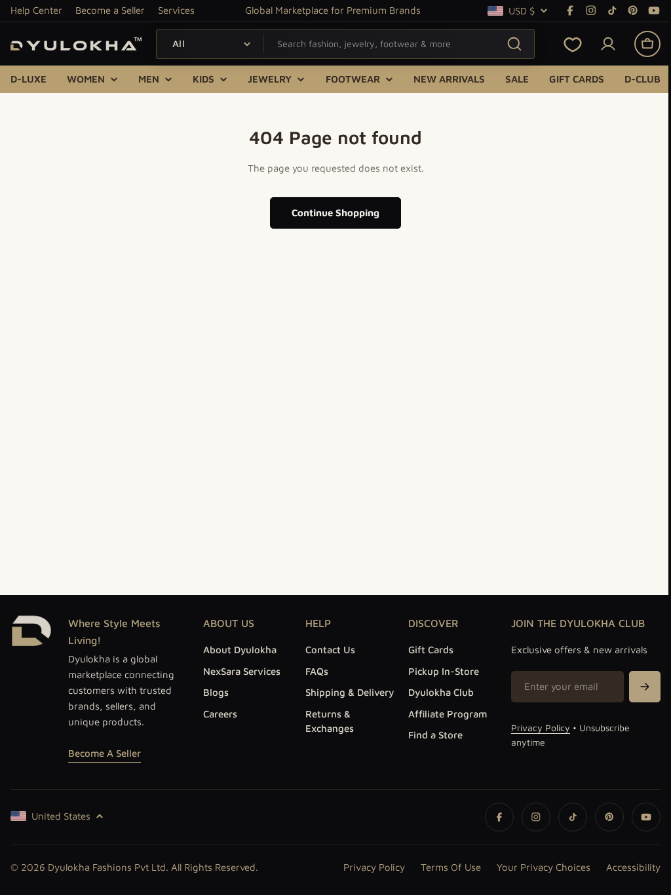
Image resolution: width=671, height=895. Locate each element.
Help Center (36, 10)
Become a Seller (110, 10)
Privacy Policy (533, 727)
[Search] (514, 43)
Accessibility (623, 867)
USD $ (521, 11)
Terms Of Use (441, 867)
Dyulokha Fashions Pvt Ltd (107, 867)
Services (176, 10)
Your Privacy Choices (534, 867)
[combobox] (345, 44)
